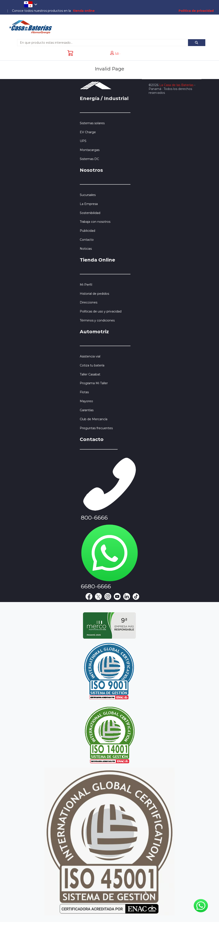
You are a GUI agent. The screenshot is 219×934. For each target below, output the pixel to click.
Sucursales (88, 195)
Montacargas (89, 150)
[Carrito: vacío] (70, 52)
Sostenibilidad (90, 213)
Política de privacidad (196, 11)
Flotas (84, 392)
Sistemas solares (92, 123)
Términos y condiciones (97, 320)
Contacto (87, 240)
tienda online (84, 11)
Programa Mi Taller (94, 383)
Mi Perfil (86, 285)
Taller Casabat (90, 374)
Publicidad (87, 231)
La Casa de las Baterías (176, 85)
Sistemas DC (89, 159)
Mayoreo (86, 401)
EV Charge (88, 132)
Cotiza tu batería (92, 365)
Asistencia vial (90, 356)
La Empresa (89, 204)
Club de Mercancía (93, 419)
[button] (115, 52)
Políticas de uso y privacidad (100, 311)
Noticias (86, 249)
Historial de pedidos (94, 294)
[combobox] (100, 42)
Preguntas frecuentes (96, 428)
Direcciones (88, 302)
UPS (83, 141)
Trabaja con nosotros (95, 222)
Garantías (86, 410)
